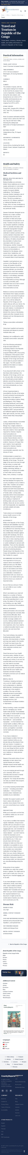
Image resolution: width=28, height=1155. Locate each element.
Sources (17, 1112)
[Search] (21, 11)
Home (2, 15)
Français (7, 1048)
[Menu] (25, 11)
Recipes (5, 957)
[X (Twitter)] (6, 1090)
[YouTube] (10, 1090)
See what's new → (6, 4)
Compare (20, 1056)
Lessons (15, 1061)
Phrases (5, 965)
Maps (4, 955)
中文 (6, 1044)
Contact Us (4, 1101)
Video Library (6, 995)
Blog (4, 989)
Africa (8, 15)
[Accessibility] (24, 1151)
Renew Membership (20, 1081)
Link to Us (17, 1115)
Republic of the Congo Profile (11, 953)
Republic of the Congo (17, 15)
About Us (3, 1098)
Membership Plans (20, 1087)
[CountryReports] (10, 9)
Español (7, 1042)
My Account (18, 1084)
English (3, 1123)
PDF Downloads (5, 1137)
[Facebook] (2, 1090)
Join (16, 1079)
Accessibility (4, 1110)
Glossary (15, 1066)
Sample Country (19, 1104)
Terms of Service (5, 1107)
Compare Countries (8, 991)
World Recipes (6, 997)
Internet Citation (18, 1064)
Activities (5, 983)
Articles (5, 985)
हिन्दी (6, 1046)
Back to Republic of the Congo (18, 944)
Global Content (6, 993)
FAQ (16, 1098)
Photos (4, 959)
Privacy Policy (4, 1104)
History (4, 961)
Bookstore (5, 987)
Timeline (5, 963)
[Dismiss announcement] (26, 3)
